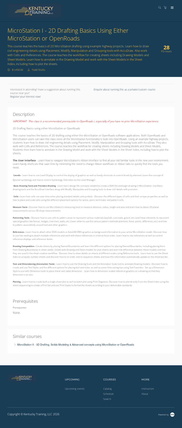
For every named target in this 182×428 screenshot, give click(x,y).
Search (107, 399)
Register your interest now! (25, 96)
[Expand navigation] (172, 7)
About (144, 393)
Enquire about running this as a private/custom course (124, 89)
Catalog (107, 388)
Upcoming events (75, 388)
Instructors (147, 388)
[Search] (160, 7)
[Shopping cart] (166, 7)
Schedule (108, 393)
